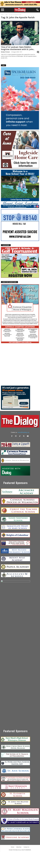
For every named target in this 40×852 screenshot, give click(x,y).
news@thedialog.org (23, 432)
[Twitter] (24, 436)
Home (2, 14)
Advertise (18, 847)
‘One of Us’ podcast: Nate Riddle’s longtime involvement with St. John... (18, 48)
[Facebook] (12, 436)
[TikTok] (20, 436)
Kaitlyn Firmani (5, 52)
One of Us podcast (6, 44)
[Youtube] (28, 436)
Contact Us (26, 847)
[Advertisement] (20, 364)
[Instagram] (16, 436)
